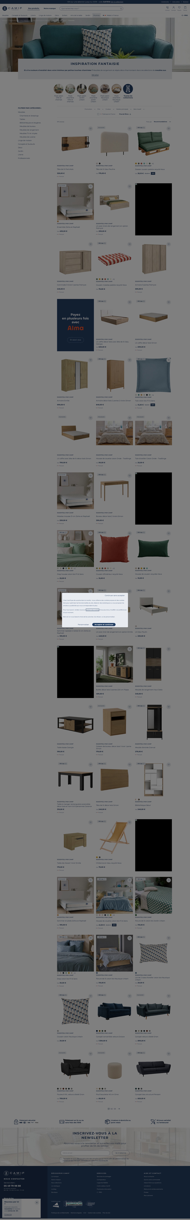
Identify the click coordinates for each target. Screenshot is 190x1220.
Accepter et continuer (104, 625)
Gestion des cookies (92, 610)
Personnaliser (83, 625)
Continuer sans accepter (115, 595)
